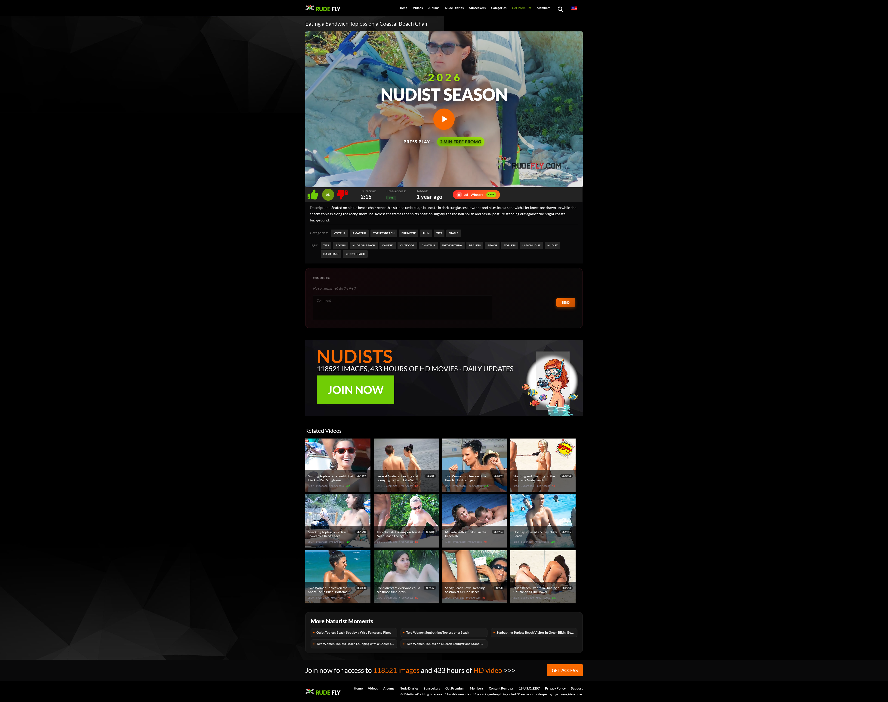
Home (402, 8)
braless (475, 245)
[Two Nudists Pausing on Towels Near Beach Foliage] (407, 546)
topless (509, 245)
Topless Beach (384, 233)
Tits (439, 233)
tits (326, 245)
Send (566, 302)
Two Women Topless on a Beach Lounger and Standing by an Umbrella (446, 644)
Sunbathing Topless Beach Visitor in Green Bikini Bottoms (536, 632)
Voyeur (339, 233)
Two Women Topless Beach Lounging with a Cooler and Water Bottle (356, 644)
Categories (498, 8)
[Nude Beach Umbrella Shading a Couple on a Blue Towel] (543, 601)
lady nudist (531, 245)
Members (543, 8)
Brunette (408, 233)
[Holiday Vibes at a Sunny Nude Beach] (543, 546)
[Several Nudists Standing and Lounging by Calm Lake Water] (407, 490)
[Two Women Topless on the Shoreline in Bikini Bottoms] (338, 601)
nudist (552, 245)
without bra (452, 245)
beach (492, 245)
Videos (418, 8)
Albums (433, 8)
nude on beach (363, 245)
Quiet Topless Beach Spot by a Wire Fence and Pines (353, 632)
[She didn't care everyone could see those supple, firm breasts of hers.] (407, 601)
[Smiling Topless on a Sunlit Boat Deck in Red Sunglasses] (338, 490)
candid (387, 245)
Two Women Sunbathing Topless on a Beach (437, 632)
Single (453, 233)
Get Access (565, 670)
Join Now (355, 389)
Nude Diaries (454, 8)
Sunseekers (477, 8)
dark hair (331, 254)
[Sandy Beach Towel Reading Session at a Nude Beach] (475, 601)
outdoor (407, 245)
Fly (328, 9)
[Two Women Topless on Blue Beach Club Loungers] (475, 490)
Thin (426, 233)
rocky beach (355, 254)
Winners (476, 195)
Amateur (359, 233)
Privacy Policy (555, 688)
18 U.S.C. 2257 (529, 688)
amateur (428, 245)
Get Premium (521, 8)
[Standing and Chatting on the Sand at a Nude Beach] (543, 490)
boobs (340, 245)
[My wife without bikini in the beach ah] (475, 546)
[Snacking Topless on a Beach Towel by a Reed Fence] (338, 546)
